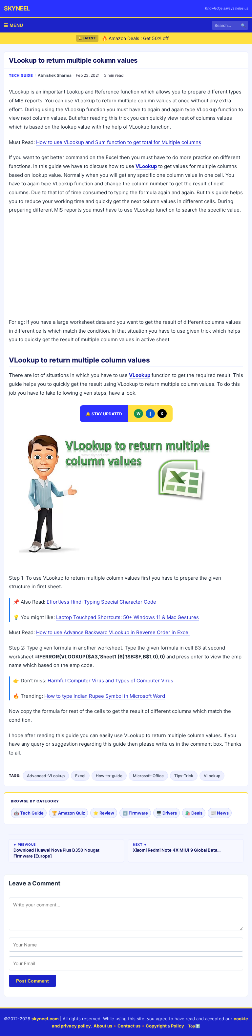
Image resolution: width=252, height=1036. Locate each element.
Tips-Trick (183, 775)
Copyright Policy (165, 1025)
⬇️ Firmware (135, 813)
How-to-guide (109, 775)
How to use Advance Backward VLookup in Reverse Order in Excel (113, 632)
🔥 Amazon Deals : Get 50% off (135, 36)
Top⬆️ (194, 1026)
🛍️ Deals (193, 813)
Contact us (128, 1025)
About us (103, 1025)
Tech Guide (21, 75)
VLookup (212, 775)
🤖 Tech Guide (29, 813)
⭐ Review (103, 813)
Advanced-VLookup (46, 775)
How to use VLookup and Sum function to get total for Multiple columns (118, 142)
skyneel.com (45, 1018)
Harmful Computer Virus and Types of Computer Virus (110, 680)
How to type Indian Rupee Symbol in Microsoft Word (104, 696)
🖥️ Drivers (166, 813)
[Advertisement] (126, 267)
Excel (80, 775)
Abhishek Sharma (55, 75)
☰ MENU (13, 25)
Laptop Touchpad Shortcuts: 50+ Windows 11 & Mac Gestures (127, 617)
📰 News (220, 813)
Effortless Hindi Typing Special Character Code (101, 602)
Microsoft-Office (148, 775)
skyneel (17, 8)
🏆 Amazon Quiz (68, 813)
